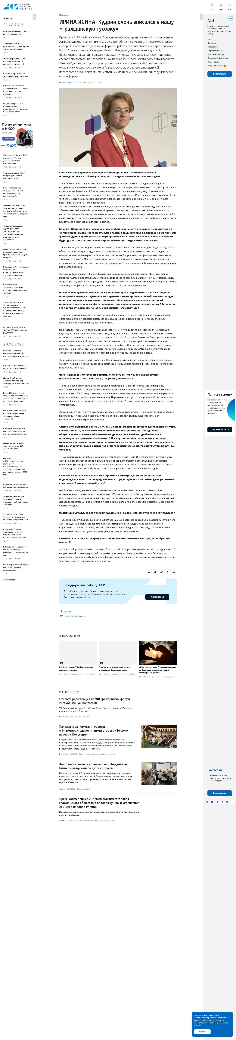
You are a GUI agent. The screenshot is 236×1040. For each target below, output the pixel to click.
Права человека (83, 789)
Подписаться (219, 74)
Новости (63, 717)
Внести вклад (157, 597)
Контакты (211, 43)
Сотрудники (213, 47)
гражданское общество (75, 616)
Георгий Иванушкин (68, 82)
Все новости (9, 580)
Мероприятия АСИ (215, 51)
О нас (209, 39)
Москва (67, 611)
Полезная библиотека (217, 58)
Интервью (64, 15)
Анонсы (62, 820)
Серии (62, 789)
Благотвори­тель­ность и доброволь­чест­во (87, 674)
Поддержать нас (215, 66)
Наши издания (213, 62)
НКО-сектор (84, 82)
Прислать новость (215, 54)
